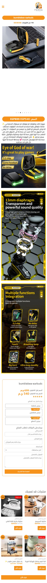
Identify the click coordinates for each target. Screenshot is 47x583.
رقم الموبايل (38, 439)
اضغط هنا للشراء (24, 471)
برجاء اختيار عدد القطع (35, 401)
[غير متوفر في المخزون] (11, 506)
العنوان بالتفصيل (36, 454)
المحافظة (39, 447)
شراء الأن (42, 528)
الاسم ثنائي (38, 431)
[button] (4, 68)
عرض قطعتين (35, 413)
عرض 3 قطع (35, 421)
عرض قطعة (35, 406)
